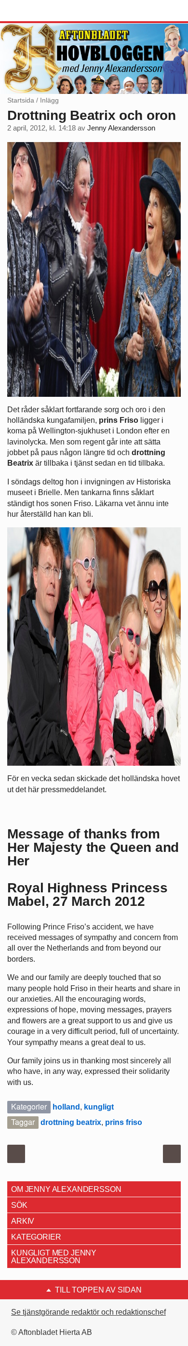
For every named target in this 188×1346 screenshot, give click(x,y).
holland (66, 1107)
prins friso (123, 1122)
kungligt (99, 1107)
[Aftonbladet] (43, 11)
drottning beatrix (70, 1122)
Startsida (20, 100)
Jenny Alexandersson (121, 128)
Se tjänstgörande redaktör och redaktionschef (88, 1312)
